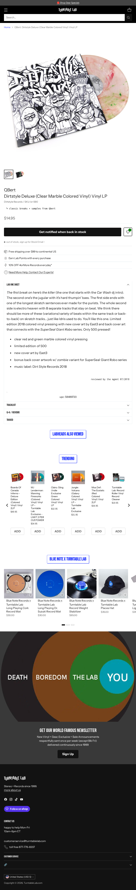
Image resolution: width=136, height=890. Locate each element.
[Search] (128, 17)
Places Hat (107, 608)
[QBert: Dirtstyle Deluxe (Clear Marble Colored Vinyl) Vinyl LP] (68, 99)
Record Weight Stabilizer (78, 609)
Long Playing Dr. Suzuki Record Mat (49, 609)
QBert (10, 189)
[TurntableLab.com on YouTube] (22, 799)
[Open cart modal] (129, 9)
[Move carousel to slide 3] (72, 624)
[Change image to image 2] (20, 174)
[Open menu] (5, 9)
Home (7, 27)
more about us (12, 790)
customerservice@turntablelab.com (25, 841)
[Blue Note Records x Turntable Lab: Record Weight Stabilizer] (82, 583)
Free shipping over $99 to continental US (32, 251)
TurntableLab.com (33, 883)
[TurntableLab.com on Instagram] (11, 799)
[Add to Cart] (31, 595)
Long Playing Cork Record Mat (17, 609)
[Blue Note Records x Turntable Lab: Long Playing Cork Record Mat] (19, 583)
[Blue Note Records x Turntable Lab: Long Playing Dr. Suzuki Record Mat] (50, 583)
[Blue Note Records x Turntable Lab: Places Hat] (113, 583)
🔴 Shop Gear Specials (68, 2)
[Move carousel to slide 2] (68, 624)
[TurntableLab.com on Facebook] (6, 799)
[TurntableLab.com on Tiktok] (16, 799)
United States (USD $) (20, 876)
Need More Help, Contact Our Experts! (31, 272)
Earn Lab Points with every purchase (30, 258)
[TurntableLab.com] (68, 10)
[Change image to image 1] (8, 174)
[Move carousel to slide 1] (63, 624)
